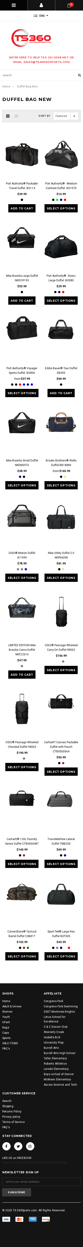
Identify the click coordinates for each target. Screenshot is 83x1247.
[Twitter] (18, 1146)
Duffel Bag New (27, 86)
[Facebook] (6, 1146)
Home (6, 86)
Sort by (44, 115)
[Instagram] (30, 1146)
